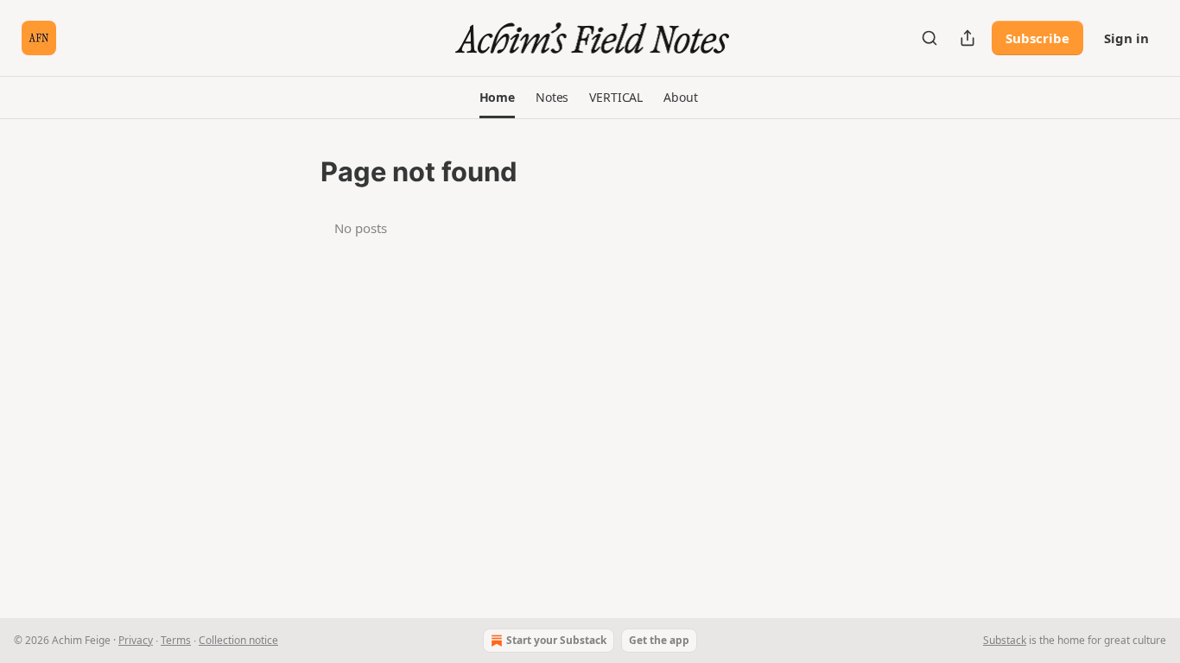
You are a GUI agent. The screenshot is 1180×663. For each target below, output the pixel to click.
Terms (176, 640)
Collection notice (238, 640)
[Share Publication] (967, 38)
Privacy (135, 640)
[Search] (929, 38)
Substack (1004, 640)
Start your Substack (556, 640)
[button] (497, 97)
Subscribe (1037, 38)
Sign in (1126, 38)
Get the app (659, 640)
